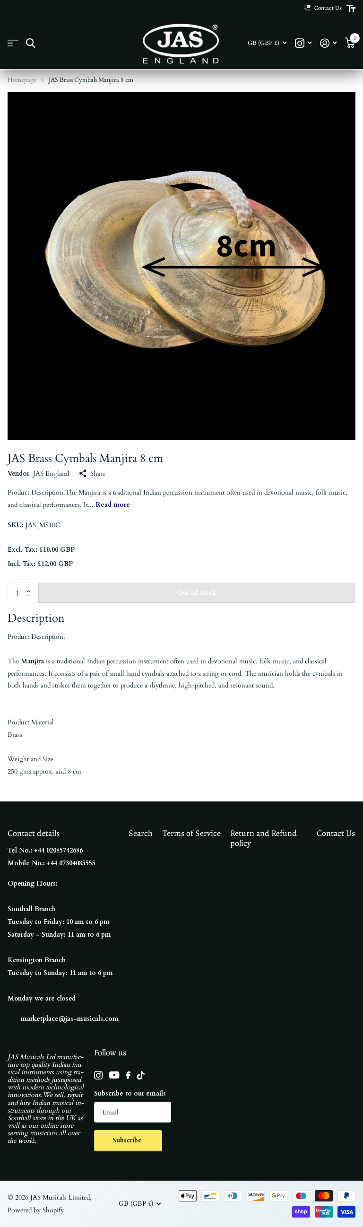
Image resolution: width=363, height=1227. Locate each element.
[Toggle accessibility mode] (350, 8)
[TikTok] (141, 1075)
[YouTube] (114, 1075)
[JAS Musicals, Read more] (303, 43)
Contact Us (336, 833)
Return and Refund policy (263, 838)
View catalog (13, 43)
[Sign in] (328, 43)
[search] (30, 43)
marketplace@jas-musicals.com (70, 1018)
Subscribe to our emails (130, 1093)
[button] (30, 585)
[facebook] (128, 1075)
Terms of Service (192, 833)
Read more (112, 504)
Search (141, 833)
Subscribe (128, 1140)
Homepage (22, 80)
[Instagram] (98, 1075)
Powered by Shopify (36, 1210)
